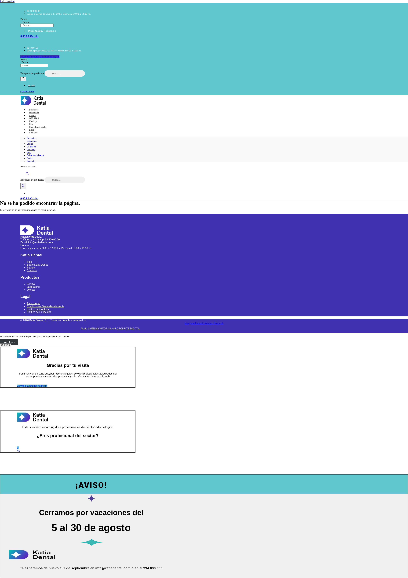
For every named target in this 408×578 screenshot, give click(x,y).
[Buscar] (23, 79)
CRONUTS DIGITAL (128, 328)
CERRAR (5, 345)
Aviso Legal (33, 303)
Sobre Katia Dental (35, 155)
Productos (31, 138)
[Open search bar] (27, 175)
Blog (29, 152)
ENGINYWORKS (101, 328)
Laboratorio (32, 141)
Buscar (23, 19)
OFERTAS (31, 147)
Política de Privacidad (39, 312)
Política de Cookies (38, 309)
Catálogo (31, 149)
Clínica (30, 144)
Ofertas (31, 289)
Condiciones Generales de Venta (45, 306)
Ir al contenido (7, 1)
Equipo (30, 158)
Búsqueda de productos (32, 73)
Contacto (33, 133)
